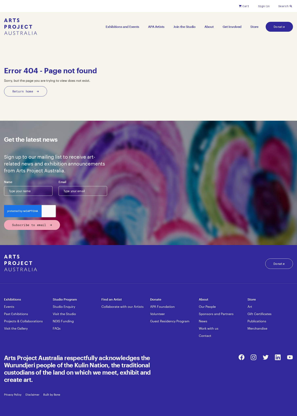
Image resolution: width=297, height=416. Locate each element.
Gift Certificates (260, 314)
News (203, 321)
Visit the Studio (64, 314)
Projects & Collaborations (23, 321)
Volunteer (157, 314)
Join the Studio (184, 26)
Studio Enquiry (64, 306)
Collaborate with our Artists (122, 306)
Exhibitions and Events (122, 26)
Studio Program (65, 299)
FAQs (57, 328)
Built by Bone (51, 394)
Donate (279, 27)
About (209, 26)
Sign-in (264, 6)
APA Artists (156, 26)
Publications (257, 321)
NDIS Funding (63, 321)
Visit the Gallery (16, 328)
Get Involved (232, 26)
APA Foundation (162, 306)
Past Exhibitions (16, 314)
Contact (205, 335)
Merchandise (257, 328)
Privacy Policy (12, 394)
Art (250, 306)
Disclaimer (32, 394)
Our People (207, 306)
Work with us (208, 328)
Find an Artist (111, 299)
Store (254, 26)
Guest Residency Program (170, 321)
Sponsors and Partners (216, 314)
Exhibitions (12, 299)
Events (9, 306)
